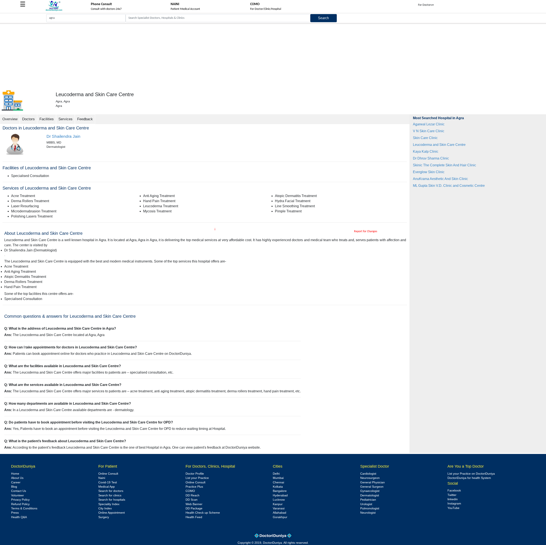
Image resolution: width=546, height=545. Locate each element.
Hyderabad (280, 495)
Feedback (85, 119)
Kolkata (278, 486)
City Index (105, 508)
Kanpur (278, 504)
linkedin (452, 499)
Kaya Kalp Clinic (425, 151)
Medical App (106, 486)
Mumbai (278, 478)
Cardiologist (368, 473)
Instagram (454, 503)
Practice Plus (194, 486)
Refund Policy (20, 504)
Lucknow (279, 499)
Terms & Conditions (24, 508)
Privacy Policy (20, 499)
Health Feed (194, 517)
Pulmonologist (369, 508)
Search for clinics (109, 495)
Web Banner (194, 504)
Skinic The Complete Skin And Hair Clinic (444, 165)
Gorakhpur (280, 517)
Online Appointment (111, 512)
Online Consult (108, 473)
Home (15, 473)
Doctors (28, 119)
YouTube (453, 508)
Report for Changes (365, 231)
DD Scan (191, 499)
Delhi (276, 473)
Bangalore (280, 491)
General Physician (372, 482)
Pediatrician (368, 499)
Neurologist (368, 512)
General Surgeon (371, 486)
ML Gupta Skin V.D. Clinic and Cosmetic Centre (449, 185)
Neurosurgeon (370, 478)
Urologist (366, 504)
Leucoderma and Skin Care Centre (439, 144)
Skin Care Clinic (425, 138)
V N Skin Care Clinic (428, 131)
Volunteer (17, 495)
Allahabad (279, 512)
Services (65, 119)
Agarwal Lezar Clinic (428, 124)
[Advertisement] (273, 56)
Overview (9, 119)
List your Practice (197, 478)
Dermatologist (369, 495)
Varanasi (279, 508)
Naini (101, 478)
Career (15, 482)
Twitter (451, 495)
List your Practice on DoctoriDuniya (471, 473)
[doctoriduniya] (53, 10)
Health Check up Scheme (203, 512)
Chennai (278, 482)
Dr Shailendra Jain (63, 136)
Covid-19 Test (107, 482)
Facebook (454, 490)
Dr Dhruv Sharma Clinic (431, 158)
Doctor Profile (195, 473)
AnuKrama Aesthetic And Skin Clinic (440, 179)
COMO (190, 491)
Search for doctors (110, 491)
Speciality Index (108, 504)
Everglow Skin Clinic (428, 172)
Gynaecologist (369, 491)
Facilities (46, 119)
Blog (14, 486)
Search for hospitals (111, 499)
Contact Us (18, 491)
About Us (17, 478)
